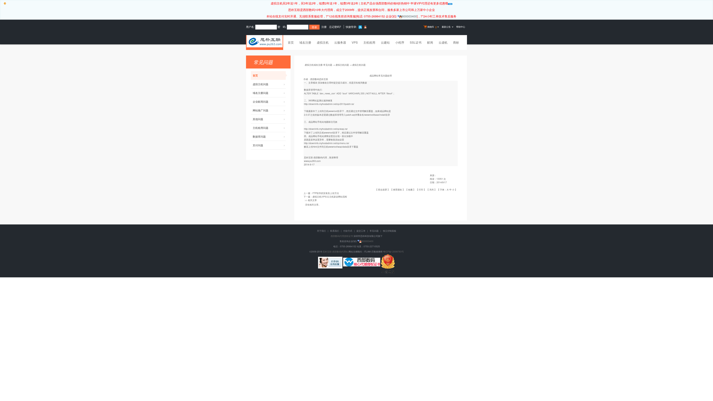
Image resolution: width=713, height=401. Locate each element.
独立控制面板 (389, 230)
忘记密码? (335, 27)
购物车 (432, 27)
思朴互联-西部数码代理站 (335, 251)
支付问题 (258, 145)
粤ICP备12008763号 (393, 251)
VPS (355, 42)
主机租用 (369, 42)
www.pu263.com (312, 160)
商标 (456, 42)
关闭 (431, 189)
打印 (421, 189)
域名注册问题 (260, 93)
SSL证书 (415, 42)
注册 (324, 27)
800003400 (409, 16)
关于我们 (321, 230)
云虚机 (443, 42)
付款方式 (347, 230)
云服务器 (340, 42)
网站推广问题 (260, 110)
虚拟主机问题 (260, 84)
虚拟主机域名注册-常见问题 (318, 64)
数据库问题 (259, 136)
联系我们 (334, 230)
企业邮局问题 (260, 101)
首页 (291, 42)
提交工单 (360, 230)
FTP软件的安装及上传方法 (325, 193)
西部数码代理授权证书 (342, 235)
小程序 (399, 42)
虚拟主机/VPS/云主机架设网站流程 (329, 196)
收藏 (410, 189)
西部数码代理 (320, 157)
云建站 (385, 42)
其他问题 (258, 119)
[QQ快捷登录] (365, 26)
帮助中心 (460, 26)
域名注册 (305, 42)
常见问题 (374, 230)
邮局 (430, 42)
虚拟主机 (323, 42)
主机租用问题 (260, 128)
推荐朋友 (397, 189)
